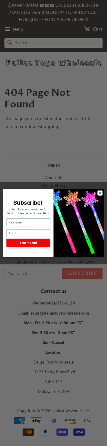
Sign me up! (28, 243)
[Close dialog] (100, 193)
